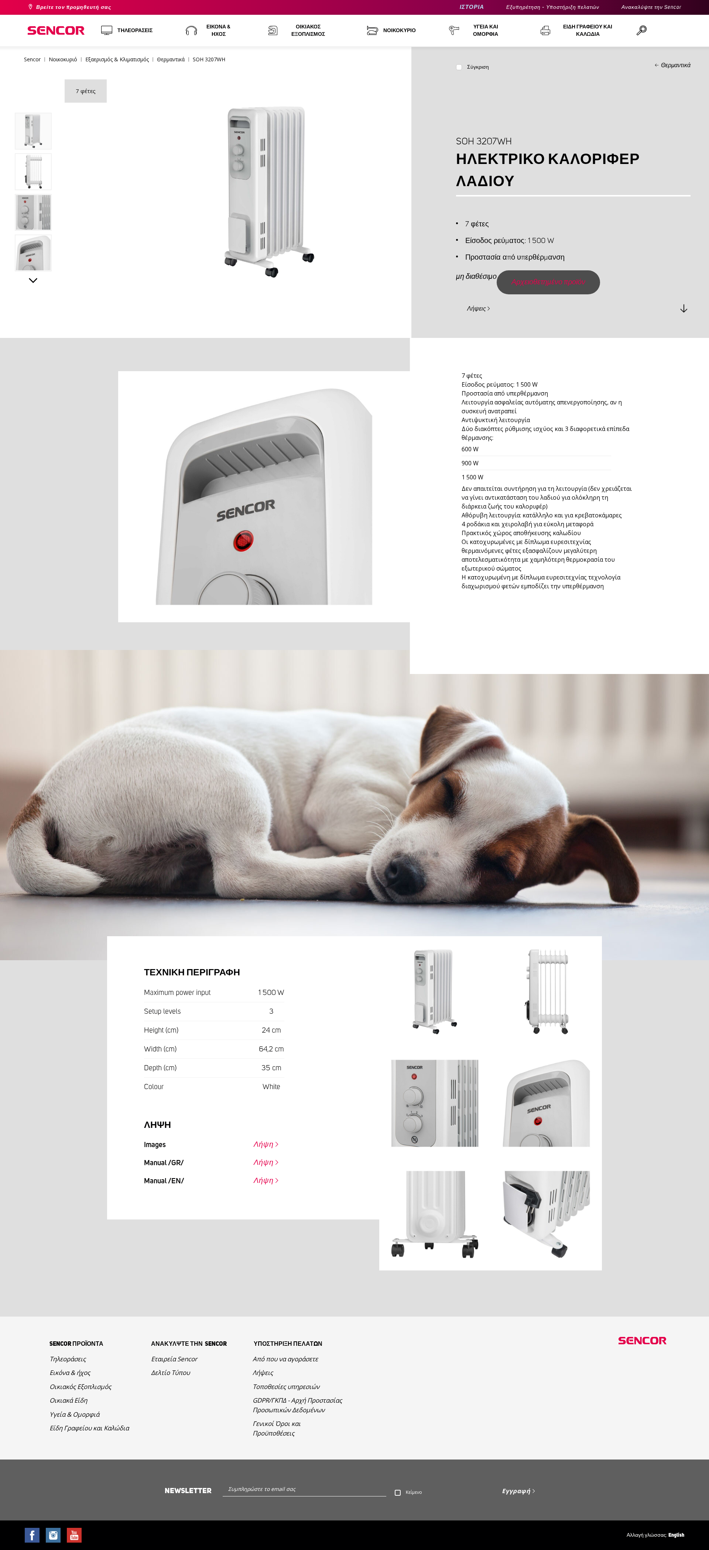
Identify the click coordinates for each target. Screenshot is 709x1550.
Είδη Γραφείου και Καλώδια (89, 1428)
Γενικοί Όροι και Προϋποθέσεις (277, 1428)
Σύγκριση (478, 67)
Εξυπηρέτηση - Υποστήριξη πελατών (552, 7)
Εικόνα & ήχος (69, 1372)
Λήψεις (476, 309)
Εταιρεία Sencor (174, 1359)
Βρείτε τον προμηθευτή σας (73, 7)
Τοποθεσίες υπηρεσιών (286, 1386)
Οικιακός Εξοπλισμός (80, 1386)
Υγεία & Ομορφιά (74, 1414)
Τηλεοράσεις (67, 1359)
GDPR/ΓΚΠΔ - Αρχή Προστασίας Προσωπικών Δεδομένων (297, 1405)
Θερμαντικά (676, 65)
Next (33, 280)
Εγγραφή (516, 1491)
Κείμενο (414, 1492)
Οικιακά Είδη (68, 1400)
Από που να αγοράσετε (285, 1359)
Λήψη (264, 1144)
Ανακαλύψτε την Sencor (651, 7)
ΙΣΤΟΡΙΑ (472, 7)
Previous (33, 96)
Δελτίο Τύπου (170, 1372)
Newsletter (188, 1491)
